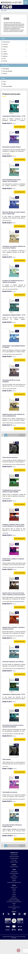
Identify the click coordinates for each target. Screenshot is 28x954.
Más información (19, 126)
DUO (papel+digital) (7, 86)
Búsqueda (10, 6)
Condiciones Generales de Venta (14, 882)
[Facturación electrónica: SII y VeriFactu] (14, 653)
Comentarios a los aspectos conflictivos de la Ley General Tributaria (13, 247)
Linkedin (25, 914)
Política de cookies (14, 858)
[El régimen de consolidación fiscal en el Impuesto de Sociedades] (14, 272)
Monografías (6, 68)
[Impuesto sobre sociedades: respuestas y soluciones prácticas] (14, 618)
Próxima (20, 435)
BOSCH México (14, 898)
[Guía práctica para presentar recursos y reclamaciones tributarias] (14, 716)
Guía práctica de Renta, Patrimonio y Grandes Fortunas (12, 825)
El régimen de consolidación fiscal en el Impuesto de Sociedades (13, 281)
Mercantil (5, 56)
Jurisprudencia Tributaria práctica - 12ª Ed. (13, 116)
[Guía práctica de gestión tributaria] (14, 138)
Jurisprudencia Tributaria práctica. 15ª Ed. (13, 694)
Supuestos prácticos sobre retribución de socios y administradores (13, 415)
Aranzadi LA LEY (14, 887)
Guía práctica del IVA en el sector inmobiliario (11, 380)
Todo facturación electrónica (10, 457)
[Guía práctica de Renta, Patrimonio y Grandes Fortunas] (14, 816)
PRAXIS (14, 903)
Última (23, 435)
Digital (4, 84)
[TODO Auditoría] (14, 751)
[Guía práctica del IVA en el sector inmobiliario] (14, 371)
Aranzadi (14, 889)
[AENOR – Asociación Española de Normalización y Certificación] (14, 922)
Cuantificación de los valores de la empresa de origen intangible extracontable (11, 491)
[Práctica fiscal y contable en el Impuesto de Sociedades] (14, 550)
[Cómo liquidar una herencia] (14, 783)
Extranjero (5, 46)
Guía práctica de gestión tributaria (11, 147)
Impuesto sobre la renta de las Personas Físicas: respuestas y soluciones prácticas (13, 593)
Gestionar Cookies (14, 862)
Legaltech (5, 53)
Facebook (3, 914)
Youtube (14, 914)
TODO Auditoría (6, 759)
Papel (4, 81)
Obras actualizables (7, 71)
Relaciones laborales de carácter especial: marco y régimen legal (13, 212)
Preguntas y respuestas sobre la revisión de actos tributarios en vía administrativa (13, 525)
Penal (4, 58)
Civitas (14, 890)
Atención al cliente (14, 866)
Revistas (5, 73)
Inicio (2, 10)
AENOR (14, 908)
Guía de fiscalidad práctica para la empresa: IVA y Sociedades (11, 180)
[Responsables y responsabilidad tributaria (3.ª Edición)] (14, 337)
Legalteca (14, 880)
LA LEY (14, 892)
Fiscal (4, 49)
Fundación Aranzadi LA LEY (14, 907)
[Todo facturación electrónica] (14, 448)
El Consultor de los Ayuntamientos (14, 901)
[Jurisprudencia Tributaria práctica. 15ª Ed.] (14, 685)
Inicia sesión (3, 6)
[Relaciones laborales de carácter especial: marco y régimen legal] (14, 203)
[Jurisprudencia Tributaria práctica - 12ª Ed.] (14, 107)
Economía (5, 44)
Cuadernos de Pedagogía (14, 899)
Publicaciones (14, 871)
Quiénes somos (14, 854)
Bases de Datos (14, 877)
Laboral (5, 51)
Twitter (8, 914)
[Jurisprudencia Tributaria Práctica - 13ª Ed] (14, 306)
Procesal (5, 61)
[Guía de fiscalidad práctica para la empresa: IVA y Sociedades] (14, 171)
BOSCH (14, 896)
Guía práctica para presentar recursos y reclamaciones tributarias (13, 726)
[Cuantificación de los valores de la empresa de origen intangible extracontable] (14, 481)
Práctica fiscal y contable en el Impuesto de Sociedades (13, 559)
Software (14, 878)
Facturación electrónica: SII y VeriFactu (12, 661)
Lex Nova (14, 894)
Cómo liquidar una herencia (9, 792)
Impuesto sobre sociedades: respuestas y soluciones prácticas (13, 628)
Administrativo (6, 42)
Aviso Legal (14, 860)
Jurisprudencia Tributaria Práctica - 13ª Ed (13, 315)
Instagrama (19, 914)
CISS (14, 905)
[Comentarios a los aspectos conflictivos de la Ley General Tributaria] (14, 237)
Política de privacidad (14, 856)
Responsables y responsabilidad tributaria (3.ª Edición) (13, 346)
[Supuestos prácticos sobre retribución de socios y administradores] (14, 405)
